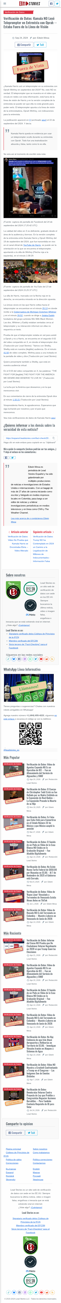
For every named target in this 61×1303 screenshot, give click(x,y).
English (36, 1169)
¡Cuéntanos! (24, 625)
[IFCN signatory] (30, 1245)
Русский (37, 1176)
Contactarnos (39, 1163)
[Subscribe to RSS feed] (52, 659)
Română (10, 1176)
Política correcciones (42, 1159)
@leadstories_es (11, 750)
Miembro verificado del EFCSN (23, 641)
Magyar (36, 1172)
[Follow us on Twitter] (35, 659)
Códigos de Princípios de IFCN (16, 1154)
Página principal (13, 1149)
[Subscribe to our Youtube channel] (41, 659)
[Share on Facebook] (6, 457)
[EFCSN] (30, 1280)
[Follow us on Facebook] (19, 659)
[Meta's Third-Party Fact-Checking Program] (30, 1264)
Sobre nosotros (40, 1149)
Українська (38, 1179)
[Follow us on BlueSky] (13, 659)
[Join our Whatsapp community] (30, 659)
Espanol (9, 1172)
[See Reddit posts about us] (46, 659)
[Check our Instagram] (24, 659)
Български (11, 1169)
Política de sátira (13, 1159)
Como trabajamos (41, 1152)
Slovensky (10, 1179)
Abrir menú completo (4, 3)
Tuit (41, 45)
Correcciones (12, 1163)
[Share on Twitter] (13, 457)
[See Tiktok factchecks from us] (8, 659)
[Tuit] (57, 3)
